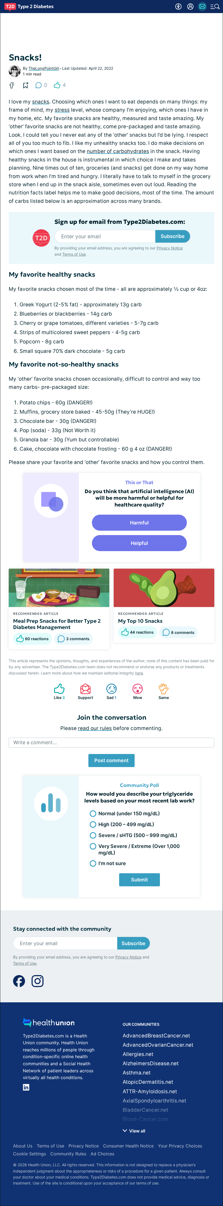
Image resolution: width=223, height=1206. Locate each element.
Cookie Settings (29, 1153)
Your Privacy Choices (180, 1146)
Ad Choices (102, 1153)
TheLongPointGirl (44, 68)
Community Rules (68, 1153)
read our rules (95, 728)
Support (84, 691)
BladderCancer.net (145, 1110)
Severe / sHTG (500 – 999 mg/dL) (137, 835)
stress (62, 110)
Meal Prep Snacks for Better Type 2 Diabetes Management (57, 624)
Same (161, 691)
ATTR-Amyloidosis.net (150, 1091)
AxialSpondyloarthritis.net (154, 1101)
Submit (139, 880)
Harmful (139, 523)
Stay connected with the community (62, 929)
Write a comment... (35, 742)
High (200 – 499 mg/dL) (126, 824)
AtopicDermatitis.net (148, 1082)
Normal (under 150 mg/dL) (129, 813)
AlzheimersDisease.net (151, 1063)
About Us (22, 1146)
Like (56, 691)
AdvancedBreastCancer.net (156, 1036)
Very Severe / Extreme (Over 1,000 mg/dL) (139, 849)
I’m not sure (112, 863)
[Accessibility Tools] (178, 7)
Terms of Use (74, 254)
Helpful (139, 543)
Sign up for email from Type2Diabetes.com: (119, 221)
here (139, 673)
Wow (134, 691)
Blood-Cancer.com (145, 1119)
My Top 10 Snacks (140, 621)
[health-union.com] (49, 1024)
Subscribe (173, 236)
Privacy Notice (170, 248)
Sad (108, 691)
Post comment (111, 760)
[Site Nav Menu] (215, 7)
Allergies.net (138, 1054)
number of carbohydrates (118, 151)
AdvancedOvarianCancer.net (158, 1045)
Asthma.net (137, 1073)
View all (136, 1131)
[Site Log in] (190, 7)
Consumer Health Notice (128, 1146)
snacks (40, 102)
